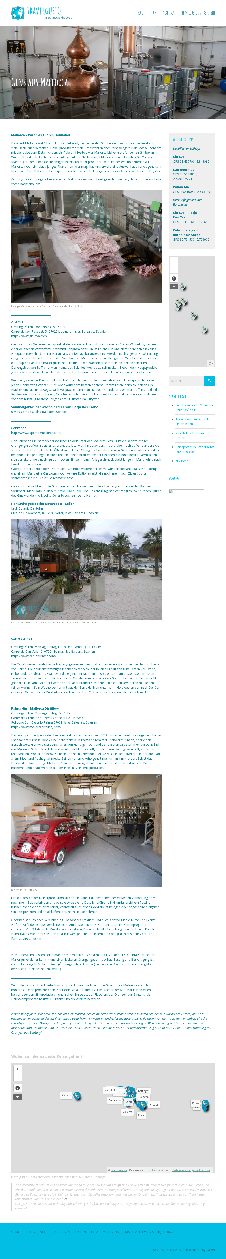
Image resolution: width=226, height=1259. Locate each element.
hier (82, 999)
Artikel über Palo (69, 491)
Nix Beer (181, 461)
